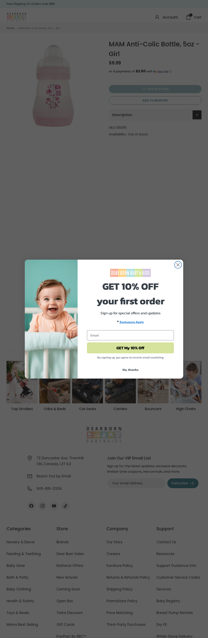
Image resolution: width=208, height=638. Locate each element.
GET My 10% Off (130, 348)
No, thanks (130, 369)
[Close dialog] (178, 264)
